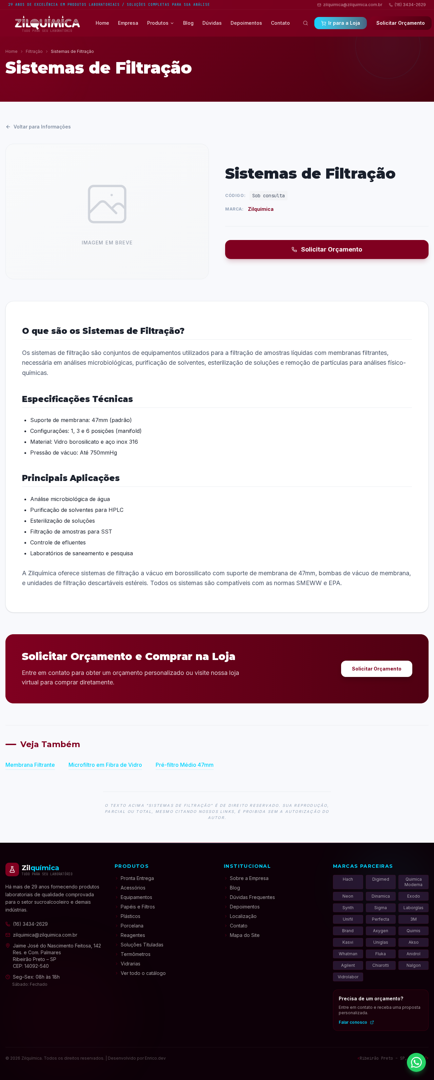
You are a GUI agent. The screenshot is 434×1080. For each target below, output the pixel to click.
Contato (280, 23)
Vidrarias (130, 963)
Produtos (158, 23)
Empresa (128, 23)
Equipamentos (136, 897)
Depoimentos (246, 23)
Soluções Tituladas (142, 944)
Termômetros (136, 954)
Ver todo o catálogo (143, 973)
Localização (243, 916)
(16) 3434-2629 (410, 4)
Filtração (34, 51)
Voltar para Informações (42, 126)
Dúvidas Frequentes (252, 897)
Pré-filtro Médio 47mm (185, 764)
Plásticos (130, 916)
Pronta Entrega (137, 878)
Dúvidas (212, 23)
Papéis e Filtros (138, 906)
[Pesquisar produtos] (305, 23)
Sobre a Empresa (249, 878)
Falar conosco (353, 1022)
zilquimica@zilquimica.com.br (352, 4)
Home (102, 23)
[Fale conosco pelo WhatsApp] (416, 1062)
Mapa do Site (245, 935)
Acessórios (133, 888)
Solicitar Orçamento (331, 249)
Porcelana (132, 925)
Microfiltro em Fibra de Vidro (105, 764)
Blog (188, 23)
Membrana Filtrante (30, 764)
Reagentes (133, 935)
